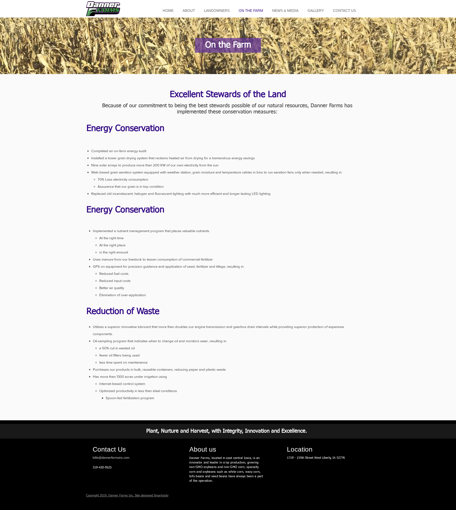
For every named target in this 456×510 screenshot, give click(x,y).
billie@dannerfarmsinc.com (111, 457)
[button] (189, 10)
